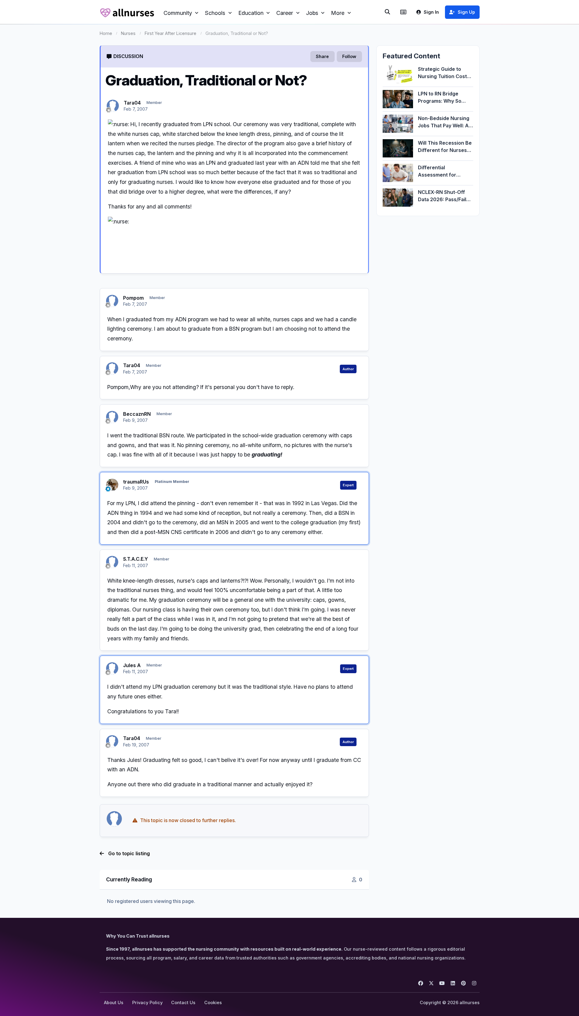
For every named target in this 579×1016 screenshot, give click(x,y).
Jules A (132, 665)
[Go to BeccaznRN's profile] (112, 417)
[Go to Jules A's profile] (112, 668)
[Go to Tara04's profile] (113, 106)
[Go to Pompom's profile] (112, 301)
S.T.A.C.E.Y (135, 559)
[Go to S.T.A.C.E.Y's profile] (112, 562)
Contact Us (183, 1002)
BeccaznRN (137, 414)
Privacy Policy (147, 1002)
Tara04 (132, 103)
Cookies (213, 1002)
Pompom (133, 298)
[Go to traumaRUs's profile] (112, 485)
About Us (113, 1002)
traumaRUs (136, 482)
